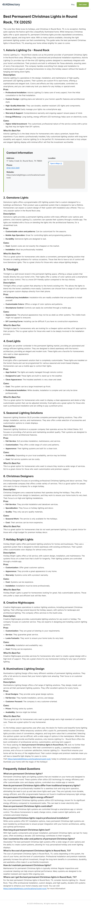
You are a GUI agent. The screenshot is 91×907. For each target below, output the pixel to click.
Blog (72, 4)
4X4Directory (11, 4)
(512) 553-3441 (13, 168)
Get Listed (83, 4)
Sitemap (61, 903)
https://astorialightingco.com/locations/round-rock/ (29, 759)
